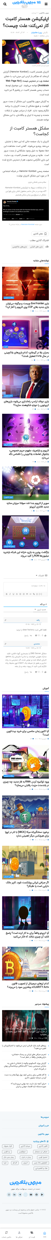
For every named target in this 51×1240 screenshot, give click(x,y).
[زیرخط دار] (13, 594)
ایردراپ (34, 13)
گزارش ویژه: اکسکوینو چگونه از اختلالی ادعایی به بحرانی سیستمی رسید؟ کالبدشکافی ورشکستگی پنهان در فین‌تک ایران (25, 1066)
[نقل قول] (27, 594)
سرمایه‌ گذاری (25, 1146)
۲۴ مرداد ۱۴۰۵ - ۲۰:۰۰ (40, 941)
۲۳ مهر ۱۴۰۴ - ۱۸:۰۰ (41, 511)
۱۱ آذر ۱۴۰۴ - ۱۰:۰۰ (42, 462)
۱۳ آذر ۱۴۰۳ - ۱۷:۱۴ (18, 32)
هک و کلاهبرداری (41, 1168)
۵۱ (30, 560)
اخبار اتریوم (8, 445)
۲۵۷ (29, 1038)
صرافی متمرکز (8, 877)
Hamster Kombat (27, 224)
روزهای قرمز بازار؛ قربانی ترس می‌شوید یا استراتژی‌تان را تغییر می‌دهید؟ (24, 1047)
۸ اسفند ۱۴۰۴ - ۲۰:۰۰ (41, 311)
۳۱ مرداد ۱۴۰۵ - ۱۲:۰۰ (41, 840)
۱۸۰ (32, 360)
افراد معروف (8, 1146)
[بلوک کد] (30, 594)
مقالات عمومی (8, 298)
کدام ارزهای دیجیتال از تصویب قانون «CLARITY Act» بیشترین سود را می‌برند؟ (28, 985)
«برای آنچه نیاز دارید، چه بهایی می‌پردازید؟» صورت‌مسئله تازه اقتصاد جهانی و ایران (28, 1085)
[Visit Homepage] (26, 2)
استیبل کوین (43, 1157)
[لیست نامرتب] (23, 594)
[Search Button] (5, 4)
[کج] (10, 594)
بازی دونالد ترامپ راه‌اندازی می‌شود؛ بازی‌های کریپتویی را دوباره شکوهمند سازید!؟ (26, 403)
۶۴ (33, 462)
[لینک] (33, 594)
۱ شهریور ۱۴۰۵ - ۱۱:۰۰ (41, 739)
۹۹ (31, 311)
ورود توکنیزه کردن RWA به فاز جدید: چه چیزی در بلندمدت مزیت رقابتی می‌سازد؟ (26, 783)
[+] (40, 594)
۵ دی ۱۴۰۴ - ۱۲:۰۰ (42, 360)
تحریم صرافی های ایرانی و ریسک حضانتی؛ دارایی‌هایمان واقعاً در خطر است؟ (29, 1056)
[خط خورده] (16, 594)
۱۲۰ (30, 890)
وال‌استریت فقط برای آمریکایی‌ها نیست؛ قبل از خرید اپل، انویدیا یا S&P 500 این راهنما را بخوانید (26, 1031)
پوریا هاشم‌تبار (36, 32)
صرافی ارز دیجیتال (41, 1151)
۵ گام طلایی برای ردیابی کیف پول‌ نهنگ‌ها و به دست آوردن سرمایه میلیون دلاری (25, 1076)
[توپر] (6, 594)
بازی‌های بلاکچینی (19, 246)
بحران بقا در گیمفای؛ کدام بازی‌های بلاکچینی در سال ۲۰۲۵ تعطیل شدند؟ (26, 354)
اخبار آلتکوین (8, 497)
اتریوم (25, 1162)
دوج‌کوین (22, 1151)
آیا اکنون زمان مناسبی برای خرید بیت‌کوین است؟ (28, 733)
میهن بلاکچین (44, 13)
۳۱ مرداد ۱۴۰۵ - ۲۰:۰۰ (41, 789)
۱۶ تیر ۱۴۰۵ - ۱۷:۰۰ (39, 1038)
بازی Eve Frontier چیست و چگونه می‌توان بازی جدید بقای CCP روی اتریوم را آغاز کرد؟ (27, 305)
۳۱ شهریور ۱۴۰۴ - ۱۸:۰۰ (40, 560)
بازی (5, 347)
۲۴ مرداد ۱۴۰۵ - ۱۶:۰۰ (41, 991)
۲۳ (31, 840)
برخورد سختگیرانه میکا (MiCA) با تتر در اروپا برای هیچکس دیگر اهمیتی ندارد (27, 834)
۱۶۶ (33, 409)
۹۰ (32, 511)
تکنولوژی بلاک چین (40, 1162)
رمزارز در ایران (26, 1157)
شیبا (5, 1162)
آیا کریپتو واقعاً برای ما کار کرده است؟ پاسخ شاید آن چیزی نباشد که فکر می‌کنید (27, 935)
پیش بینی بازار (9, 1157)
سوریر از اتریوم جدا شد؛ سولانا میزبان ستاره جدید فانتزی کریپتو (28, 505)
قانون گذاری (43, 1146)
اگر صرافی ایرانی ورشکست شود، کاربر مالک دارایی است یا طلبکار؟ (27, 884)
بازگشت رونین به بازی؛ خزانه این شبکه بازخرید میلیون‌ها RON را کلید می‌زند (26, 554)
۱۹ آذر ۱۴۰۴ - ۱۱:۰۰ (42, 409)
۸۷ (30, 941)
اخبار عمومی (8, 396)
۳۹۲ (30, 991)
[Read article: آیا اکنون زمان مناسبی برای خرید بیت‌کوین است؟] (25, 711)
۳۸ (30, 789)
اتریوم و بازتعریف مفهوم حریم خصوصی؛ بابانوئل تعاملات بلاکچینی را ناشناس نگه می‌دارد (29, 454)
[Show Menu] (46, 4)
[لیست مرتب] (20, 594)
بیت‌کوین (7, 1151)
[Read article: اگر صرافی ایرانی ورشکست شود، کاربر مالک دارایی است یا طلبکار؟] (25, 862)
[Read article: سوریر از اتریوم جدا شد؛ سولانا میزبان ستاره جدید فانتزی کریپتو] (25, 483)
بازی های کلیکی (36, 246)
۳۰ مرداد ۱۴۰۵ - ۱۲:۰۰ (41, 890)
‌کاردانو (15, 1162)
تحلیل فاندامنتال (9, 546)
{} (37, 594)
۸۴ (31, 739)
